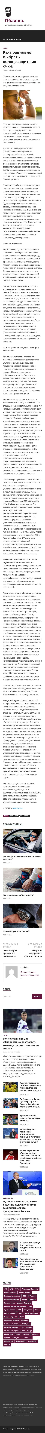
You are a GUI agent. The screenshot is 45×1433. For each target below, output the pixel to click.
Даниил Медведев (24, 1303)
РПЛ (22, 1327)
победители (8, 1341)
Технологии (8, 1198)
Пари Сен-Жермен (11, 1327)
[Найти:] (22, 996)
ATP (5, 1289)
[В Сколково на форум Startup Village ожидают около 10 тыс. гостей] (10, 1251)
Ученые (26, 1334)
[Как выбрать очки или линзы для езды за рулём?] (22, 853)
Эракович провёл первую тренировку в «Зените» (30, 1118)
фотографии (20, 1341)
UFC (11, 1289)
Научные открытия (11, 1320)
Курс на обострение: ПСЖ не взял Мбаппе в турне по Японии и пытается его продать (30, 1086)
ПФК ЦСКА (26, 1324)
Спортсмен (8, 1334)
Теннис (18, 1334)
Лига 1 (37, 1310)
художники (32, 1341)
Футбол (7, 1338)
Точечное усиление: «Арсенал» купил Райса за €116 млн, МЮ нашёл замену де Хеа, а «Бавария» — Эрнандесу (31, 1156)
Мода (5, 48)
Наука (22, 1317)
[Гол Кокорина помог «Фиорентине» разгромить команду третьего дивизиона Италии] (22, 1033)
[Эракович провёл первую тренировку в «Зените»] (10, 1124)
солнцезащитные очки (19, 816)
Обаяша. (14, 20)
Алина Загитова (10, 1292)
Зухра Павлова (10, 1310)
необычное (27, 1338)
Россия (29, 1327)
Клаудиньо (28, 1310)
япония (7, 1345)
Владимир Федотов (11, 1299)
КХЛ (19, 1310)
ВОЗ (24, 1296)
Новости (24, 1320)
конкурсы (16, 1338)
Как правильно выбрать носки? (18, 895)
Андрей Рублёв (24, 1292)
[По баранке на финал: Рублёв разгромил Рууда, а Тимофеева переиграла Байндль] (10, 1107)
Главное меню (14, 39)
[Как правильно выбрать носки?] (22, 892)
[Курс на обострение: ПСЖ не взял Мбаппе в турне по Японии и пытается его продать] (10, 1091)
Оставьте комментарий (12, 70)
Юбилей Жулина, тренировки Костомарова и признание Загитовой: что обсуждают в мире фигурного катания (30, 1135)
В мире (24, 1299)
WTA (17, 1289)
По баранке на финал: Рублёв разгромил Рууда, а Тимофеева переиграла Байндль (30, 1103)
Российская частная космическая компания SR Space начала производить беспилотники (31, 1264)
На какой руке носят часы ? (16, 931)
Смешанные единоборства (14, 1331)
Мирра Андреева (10, 1317)
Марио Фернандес (32, 1313)
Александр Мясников (30, 1289)
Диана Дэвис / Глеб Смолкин (15, 1306)
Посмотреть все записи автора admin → (30, 975)
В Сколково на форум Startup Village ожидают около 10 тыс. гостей (31, 1246)
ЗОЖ (30, 1306)
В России (32, 1296)
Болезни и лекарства (12, 1296)
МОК (20, 1313)
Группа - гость (9, 1303)
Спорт (5, 1035)
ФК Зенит (35, 1334)
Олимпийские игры (11, 1324)
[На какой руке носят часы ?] (22, 928)
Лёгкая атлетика (10, 1313)
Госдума (33, 1299)
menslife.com (17, 808)
